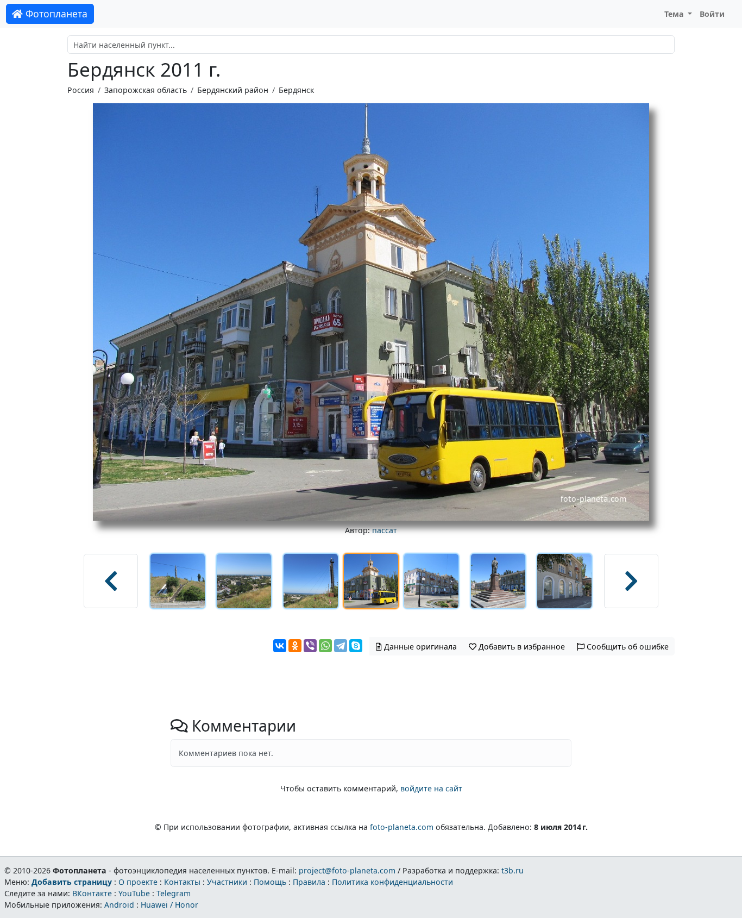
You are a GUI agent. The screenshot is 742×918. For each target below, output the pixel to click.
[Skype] (355, 645)
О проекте (138, 882)
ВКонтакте (92, 893)
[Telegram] (340, 645)
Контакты (182, 882)
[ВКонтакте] (279, 645)
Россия (80, 90)
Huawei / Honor (169, 905)
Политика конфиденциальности (392, 882)
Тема (675, 14)
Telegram (173, 893)
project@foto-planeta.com (347, 870)
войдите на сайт (431, 788)
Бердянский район (232, 90)
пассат (384, 530)
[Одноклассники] (294, 645)
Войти (712, 14)
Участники (227, 882)
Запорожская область (145, 90)
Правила (309, 882)
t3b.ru (512, 870)
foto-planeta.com (401, 827)
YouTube (134, 893)
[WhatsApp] (325, 645)
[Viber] (310, 645)
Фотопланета (55, 13)
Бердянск (296, 90)
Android (119, 905)
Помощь (270, 882)
